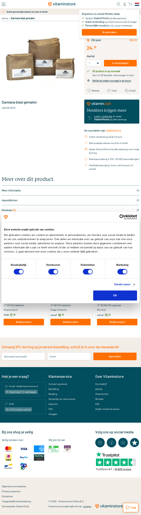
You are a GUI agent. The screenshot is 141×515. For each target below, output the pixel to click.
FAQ (50, 408)
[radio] (88, 40)
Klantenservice (60, 376)
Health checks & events (107, 408)
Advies (98, 388)
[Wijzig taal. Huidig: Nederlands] (137, 4)
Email (53, 356)
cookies (87, 506)
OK (115, 295)
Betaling (52, 393)
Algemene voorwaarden (14, 486)
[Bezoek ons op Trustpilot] (134, 442)
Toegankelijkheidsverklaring (16, 501)
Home (5, 18)
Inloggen (52, 413)
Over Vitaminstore (109, 376)
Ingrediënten (10, 200)
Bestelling (53, 388)
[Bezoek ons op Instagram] (100, 442)
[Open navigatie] (3, 4)
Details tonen (122, 284)
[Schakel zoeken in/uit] (118, 4)
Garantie (52, 403)
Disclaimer (7, 496)
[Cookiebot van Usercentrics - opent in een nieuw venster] (122, 217)
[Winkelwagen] (130, 4)
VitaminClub (101, 393)
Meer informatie (11, 190)
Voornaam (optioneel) (15, 356)
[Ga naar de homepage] (61, 4)
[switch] (53, 271)
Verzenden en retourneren (61, 398)
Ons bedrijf (101, 383)
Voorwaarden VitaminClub (15, 506)
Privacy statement (11, 491)
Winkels (99, 398)
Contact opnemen (57, 383)
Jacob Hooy (9, 107)
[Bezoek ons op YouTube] (123, 442)
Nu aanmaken (109, 32)
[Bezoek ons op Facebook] (111, 442)
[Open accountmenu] (124, 4)
